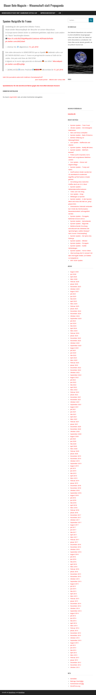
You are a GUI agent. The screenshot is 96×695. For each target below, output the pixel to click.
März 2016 (73, 567)
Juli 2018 (73, 498)
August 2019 (74, 466)
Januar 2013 (74, 660)
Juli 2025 (73, 294)
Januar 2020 (74, 454)
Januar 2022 (74, 395)
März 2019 (73, 478)
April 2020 (73, 446)
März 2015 (73, 596)
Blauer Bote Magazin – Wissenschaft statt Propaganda (34, 5)
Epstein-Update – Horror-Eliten (80, 251)
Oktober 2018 (75, 490)
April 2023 (73, 358)
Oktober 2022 (75, 372)
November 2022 (75, 370)
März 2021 (73, 419)
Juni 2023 (73, 353)
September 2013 (75, 640)
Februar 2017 (74, 539)
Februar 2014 (74, 628)
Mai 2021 (73, 414)
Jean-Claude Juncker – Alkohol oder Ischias (48, 79)
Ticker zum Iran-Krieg (77, 192)
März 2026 (73, 279)
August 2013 (74, 643)
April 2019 (73, 476)
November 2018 (75, 488)
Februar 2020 (74, 451)
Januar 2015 (74, 601)
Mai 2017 (73, 532)
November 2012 (75, 665)
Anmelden (73, 679)
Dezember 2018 (75, 485)
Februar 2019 (74, 480)
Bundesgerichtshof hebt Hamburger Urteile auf (19, 13)
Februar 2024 (74, 333)
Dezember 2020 (75, 426)
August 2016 (74, 554)
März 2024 (73, 331)
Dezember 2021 (75, 397)
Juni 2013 (73, 648)
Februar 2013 (74, 657)
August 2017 (74, 525)
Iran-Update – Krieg (76, 194)
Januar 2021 (74, 424)
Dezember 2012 (75, 662)
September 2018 (75, 493)
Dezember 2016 (75, 544)
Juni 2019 (73, 471)
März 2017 (73, 537)
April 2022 (73, 387)
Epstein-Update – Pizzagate (79, 243)
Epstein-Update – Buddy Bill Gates (81, 147)
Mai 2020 (73, 444)
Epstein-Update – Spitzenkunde (80, 221)
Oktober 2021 (75, 402)
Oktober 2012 (75, 667)
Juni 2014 (73, 618)
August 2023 (74, 348)
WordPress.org (75, 686)
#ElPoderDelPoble (46, 38)
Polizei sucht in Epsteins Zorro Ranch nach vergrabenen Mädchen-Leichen (79, 157)
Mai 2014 (73, 621)
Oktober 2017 (75, 520)
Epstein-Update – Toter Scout (80, 125)
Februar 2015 (74, 598)
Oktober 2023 (75, 343)
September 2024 (75, 318)
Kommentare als (77, 684)
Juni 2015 (73, 589)
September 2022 (75, 375)
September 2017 (75, 522)
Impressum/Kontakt (47, 13)
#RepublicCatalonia (32, 38)
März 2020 (73, 449)
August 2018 (74, 495)
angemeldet (13, 97)
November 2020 (75, 429)
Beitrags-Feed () (76, 681)
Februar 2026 (74, 281)
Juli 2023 (73, 350)
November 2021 (75, 399)
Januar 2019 (74, 483)
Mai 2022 (73, 385)
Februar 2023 (74, 363)
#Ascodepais (57, 61)
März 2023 (73, 360)
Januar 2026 (74, 284)
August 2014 (74, 613)
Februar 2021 (74, 422)
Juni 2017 (73, 530)
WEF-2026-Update (76, 260)
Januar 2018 (74, 513)
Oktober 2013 (75, 638)
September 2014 (75, 611)
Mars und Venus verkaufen (78, 133)
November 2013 (75, 635)
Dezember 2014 (75, 603)
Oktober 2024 (75, 316)
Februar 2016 (74, 569)
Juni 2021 (73, 412)
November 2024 (75, 313)
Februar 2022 (74, 392)
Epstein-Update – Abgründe (79, 223)
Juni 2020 (73, 441)
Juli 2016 (73, 557)
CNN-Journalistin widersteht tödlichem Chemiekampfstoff (24, 77)
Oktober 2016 (75, 549)
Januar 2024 (74, 336)
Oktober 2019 (75, 461)
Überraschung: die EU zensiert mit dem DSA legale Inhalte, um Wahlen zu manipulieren (80, 255)
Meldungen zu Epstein (77, 197)
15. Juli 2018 (33, 47)
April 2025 (73, 301)
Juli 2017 (73, 527)
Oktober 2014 (75, 608)
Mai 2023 (73, 355)
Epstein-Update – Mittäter (78, 241)
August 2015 (74, 584)
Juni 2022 (73, 382)
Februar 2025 (74, 306)
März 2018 (73, 508)
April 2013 (73, 653)
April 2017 (73, 535)
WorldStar (21, 692)
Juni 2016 (73, 559)
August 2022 (74, 377)
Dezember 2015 (75, 574)
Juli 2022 (73, 380)
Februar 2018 (74, 510)
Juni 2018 (73, 500)
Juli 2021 (73, 409)
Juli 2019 (73, 468)
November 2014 (75, 606)
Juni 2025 (73, 296)
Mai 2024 (73, 326)
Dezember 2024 (75, 311)
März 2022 (73, 390)
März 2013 (73, 655)
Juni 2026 (73, 274)
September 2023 (75, 345)
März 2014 (73, 625)
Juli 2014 (73, 616)
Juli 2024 (73, 321)
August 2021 (74, 407)
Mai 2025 (73, 299)
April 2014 (73, 623)
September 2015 (75, 581)
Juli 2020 (73, 439)
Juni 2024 (73, 323)
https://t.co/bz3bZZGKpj (16, 38)
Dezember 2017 (75, 515)
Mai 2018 (73, 503)
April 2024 (73, 328)
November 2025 (75, 286)
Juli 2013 (73, 645)
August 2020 (74, 436)
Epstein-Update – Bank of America (81, 135)
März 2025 (73, 304)
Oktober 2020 (75, 431)
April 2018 (73, 505)
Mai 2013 (73, 650)
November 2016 (75, 547)
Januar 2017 (74, 542)
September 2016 (75, 552)
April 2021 (73, 417)
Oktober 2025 (75, 289)
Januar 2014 (74, 630)
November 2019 (75, 458)
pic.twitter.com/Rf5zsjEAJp (15, 64)
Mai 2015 (73, 591)
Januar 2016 (74, 571)
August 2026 (74, 272)
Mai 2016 (73, 562)
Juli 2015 (73, 586)
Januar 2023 (74, 365)
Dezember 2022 (75, 368)
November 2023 (75, 340)
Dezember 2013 (75, 633)
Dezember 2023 (75, 338)
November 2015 (75, 576)
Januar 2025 (74, 309)
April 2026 (73, 277)
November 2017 (75, 517)
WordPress (12, 692)
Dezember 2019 (75, 456)
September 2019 (75, 463)
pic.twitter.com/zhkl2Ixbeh (15, 41)
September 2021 (75, 404)
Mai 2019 (73, 473)
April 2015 (73, 594)
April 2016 (73, 564)
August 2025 (74, 291)
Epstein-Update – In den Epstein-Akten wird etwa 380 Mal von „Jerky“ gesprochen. (80, 201)
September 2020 (75, 434)
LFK (60, 13)
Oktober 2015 (75, 579)
